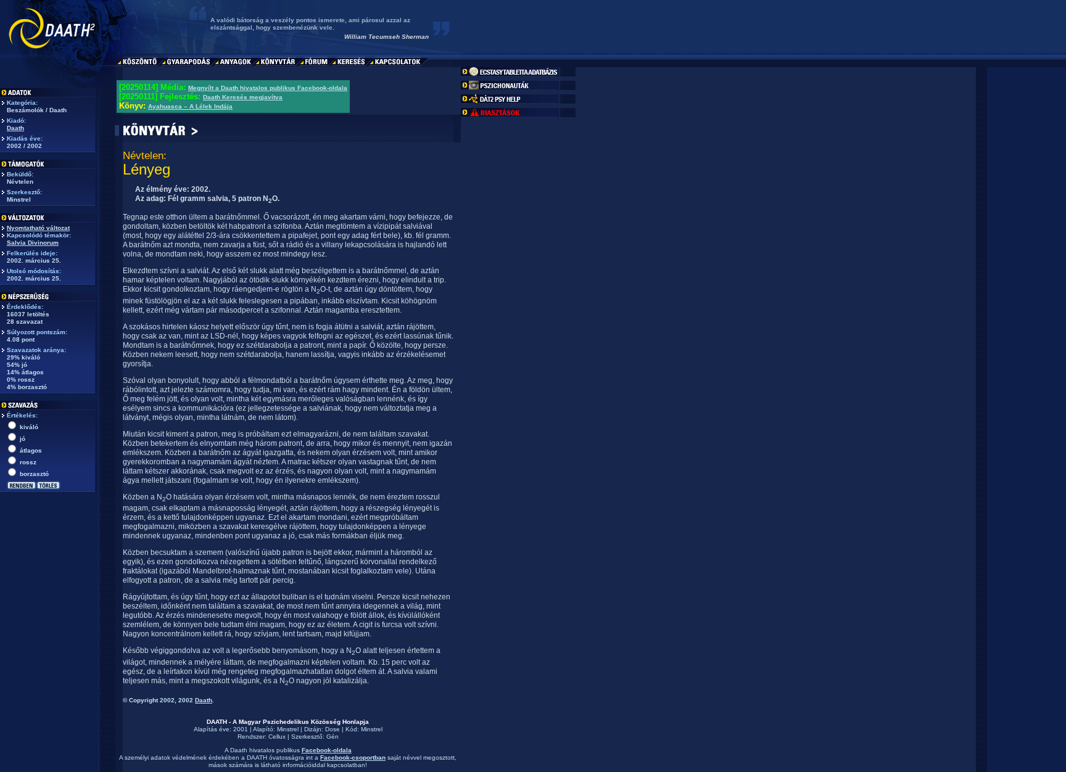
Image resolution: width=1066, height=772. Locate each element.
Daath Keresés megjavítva (243, 97)
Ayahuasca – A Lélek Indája (190, 106)
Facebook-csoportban (353, 757)
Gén (332, 736)
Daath (15, 128)
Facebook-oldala (327, 750)
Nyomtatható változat (38, 227)
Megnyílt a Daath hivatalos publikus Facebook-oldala (267, 87)
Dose (332, 729)
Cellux (277, 736)
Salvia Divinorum (33, 242)
